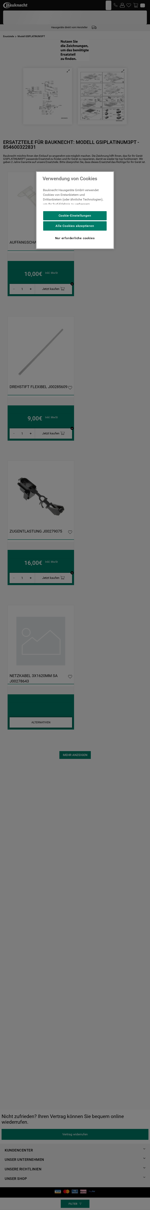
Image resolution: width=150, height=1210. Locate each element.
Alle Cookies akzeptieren (74, 226)
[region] (75, 210)
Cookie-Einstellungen (75, 215)
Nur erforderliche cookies (75, 238)
